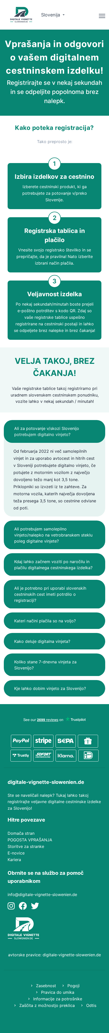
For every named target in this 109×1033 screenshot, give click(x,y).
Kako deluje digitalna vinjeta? (42, 641)
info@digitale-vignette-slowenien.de (42, 894)
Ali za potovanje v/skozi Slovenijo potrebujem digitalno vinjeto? (46, 431)
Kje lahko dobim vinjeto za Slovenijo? (50, 688)
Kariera (14, 859)
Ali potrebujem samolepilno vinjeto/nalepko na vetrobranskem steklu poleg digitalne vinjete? (53, 535)
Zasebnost (45, 985)
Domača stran (21, 833)
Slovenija (51, 14)
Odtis (90, 1005)
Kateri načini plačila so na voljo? (45, 620)
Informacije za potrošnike (57, 998)
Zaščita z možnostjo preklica (46, 1005)
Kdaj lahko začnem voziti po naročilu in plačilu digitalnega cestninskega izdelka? (53, 564)
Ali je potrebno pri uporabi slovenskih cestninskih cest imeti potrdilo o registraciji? (50, 594)
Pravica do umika (57, 992)
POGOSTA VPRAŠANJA (30, 839)
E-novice (16, 853)
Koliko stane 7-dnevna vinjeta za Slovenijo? (45, 664)
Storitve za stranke (26, 846)
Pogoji (73, 985)
